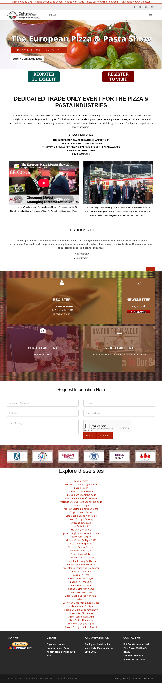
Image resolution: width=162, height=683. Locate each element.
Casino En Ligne (81, 505)
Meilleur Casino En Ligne (81, 606)
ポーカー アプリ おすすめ (81, 623)
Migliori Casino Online (81, 512)
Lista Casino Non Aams (81, 620)
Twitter (140, 7)
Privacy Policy (121, 678)
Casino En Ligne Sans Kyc (81, 519)
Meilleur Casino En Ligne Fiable (81, 484)
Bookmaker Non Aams (81, 613)
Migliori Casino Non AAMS (81, 616)
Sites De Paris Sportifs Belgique (81, 498)
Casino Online (81, 487)
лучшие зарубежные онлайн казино (81, 533)
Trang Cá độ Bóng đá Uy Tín (81, 560)
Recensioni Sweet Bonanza (81, 564)
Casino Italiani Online (81, 554)
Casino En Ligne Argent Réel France (81, 602)
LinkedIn (146, 7)
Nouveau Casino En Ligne (81, 547)
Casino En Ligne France (81, 491)
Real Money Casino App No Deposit (81, 567)
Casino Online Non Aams (81, 588)
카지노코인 (81, 599)
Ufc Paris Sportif (81, 526)
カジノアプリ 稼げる (81, 529)
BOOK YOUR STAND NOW (27, 58)
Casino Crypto (81, 480)
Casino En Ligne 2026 (81, 571)
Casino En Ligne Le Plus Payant (81, 627)
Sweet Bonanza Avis (81, 522)
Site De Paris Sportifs (81, 543)
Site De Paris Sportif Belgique (81, 494)
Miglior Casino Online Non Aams (81, 595)
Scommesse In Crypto (81, 550)
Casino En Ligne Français (81, 578)
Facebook (134, 7)
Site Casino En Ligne (81, 585)
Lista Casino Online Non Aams (81, 515)
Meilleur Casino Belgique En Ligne (81, 508)
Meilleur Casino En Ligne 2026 (81, 540)
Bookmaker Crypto (81, 536)
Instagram (152, 7)
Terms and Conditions (142, 678)
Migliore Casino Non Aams (81, 557)
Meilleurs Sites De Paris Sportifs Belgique (81, 501)
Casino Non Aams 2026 (81, 592)
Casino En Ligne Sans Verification (81, 609)
